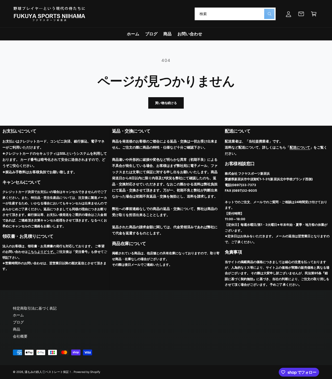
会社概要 (20, 336)
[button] (313, 14)
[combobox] (235, 14)
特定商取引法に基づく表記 (35, 308)
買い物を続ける (166, 103)
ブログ (18, 322)
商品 (16, 329)
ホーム (18, 315)
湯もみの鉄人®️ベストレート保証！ (48, 372)
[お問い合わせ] (301, 14)
